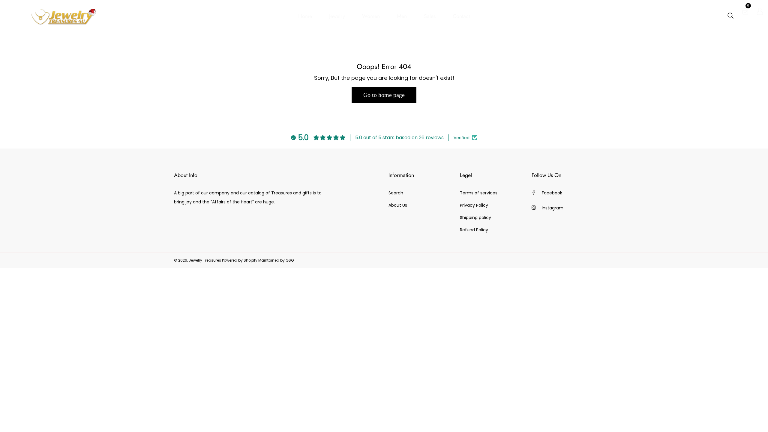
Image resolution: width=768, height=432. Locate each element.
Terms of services (478, 193)
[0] (745, 12)
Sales (430, 16)
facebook (552, 193)
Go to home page (384, 95)
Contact (461, 16)
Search (395, 193)
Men (402, 16)
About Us (397, 205)
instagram (552, 208)
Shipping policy (475, 217)
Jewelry (337, 16)
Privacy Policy (474, 205)
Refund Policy (474, 230)
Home (305, 16)
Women (371, 16)
